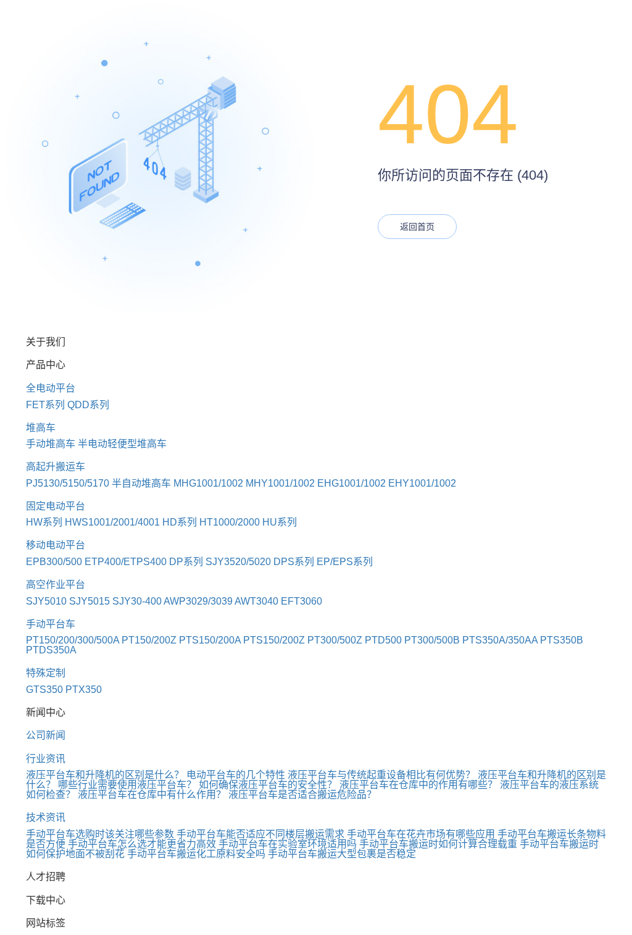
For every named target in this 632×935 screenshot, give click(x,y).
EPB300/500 (54, 561)
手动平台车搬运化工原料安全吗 (196, 854)
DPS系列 (293, 561)
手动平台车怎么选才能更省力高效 (142, 844)
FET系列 (45, 405)
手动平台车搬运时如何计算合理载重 (438, 844)
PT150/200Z (149, 640)
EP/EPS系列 (345, 561)
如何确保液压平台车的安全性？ (268, 784)
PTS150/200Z (274, 640)
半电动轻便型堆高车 (122, 443)
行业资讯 (45, 758)
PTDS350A (51, 650)
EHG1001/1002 (351, 483)
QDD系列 (88, 405)
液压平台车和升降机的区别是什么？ (105, 774)
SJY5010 (46, 601)
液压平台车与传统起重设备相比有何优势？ (381, 774)
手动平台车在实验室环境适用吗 (287, 844)
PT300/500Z (334, 640)
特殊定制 (45, 673)
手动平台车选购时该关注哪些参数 (100, 834)
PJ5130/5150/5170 (67, 483)
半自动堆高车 (141, 483)
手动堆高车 (50, 443)
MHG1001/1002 (208, 483)
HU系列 (279, 522)
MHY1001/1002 (280, 483)
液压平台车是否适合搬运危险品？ (302, 794)
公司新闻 (45, 735)
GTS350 (44, 689)
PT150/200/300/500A (72, 640)
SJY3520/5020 (238, 561)
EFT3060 (301, 601)
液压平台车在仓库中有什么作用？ (152, 794)
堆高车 (41, 427)
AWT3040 (256, 601)
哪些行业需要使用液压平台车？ (127, 784)
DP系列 (186, 561)
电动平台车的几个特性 (235, 774)
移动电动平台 (55, 545)
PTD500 (383, 640)
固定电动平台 (55, 506)
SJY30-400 (137, 601)
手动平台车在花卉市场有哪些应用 (421, 834)
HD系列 (179, 522)
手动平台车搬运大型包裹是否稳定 (342, 854)
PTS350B (561, 640)
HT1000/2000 (229, 522)
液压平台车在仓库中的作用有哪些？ (418, 784)
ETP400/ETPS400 (126, 561)
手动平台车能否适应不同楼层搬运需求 (260, 834)
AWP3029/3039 (198, 601)
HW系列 (44, 522)
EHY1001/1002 (422, 483)
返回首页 (417, 227)
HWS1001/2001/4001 (112, 522)
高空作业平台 (55, 584)
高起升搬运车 (55, 466)
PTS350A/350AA (500, 640)
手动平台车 (50, 624)
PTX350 (83, 689)
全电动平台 (50, 388)
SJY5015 (89, 601)
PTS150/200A (210, 640)
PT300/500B (432, 640)
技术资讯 (45, 817)
